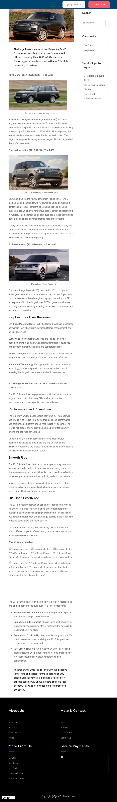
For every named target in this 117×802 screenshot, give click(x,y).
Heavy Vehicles (16, 773)
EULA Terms (66, 732)
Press (11, 738)
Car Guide (88, 45)
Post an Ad (100, 4)
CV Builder (13, 758)
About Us (13, 722)
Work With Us (15, 732)
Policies (64, 727)
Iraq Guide (89, 50)
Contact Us (66, 738)
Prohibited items (16, 778)
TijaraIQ (57, 796)
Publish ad (13, 727)
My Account (75, 4)
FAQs (63, 722)
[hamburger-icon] (53, 5)
